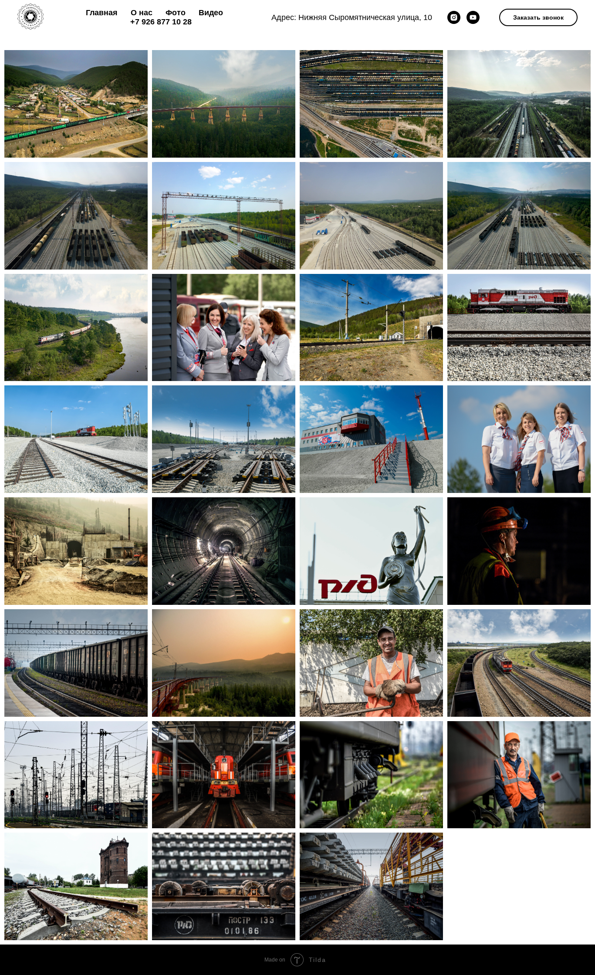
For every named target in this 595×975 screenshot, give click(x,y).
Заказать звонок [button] (538, 17)
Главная (102, 12)
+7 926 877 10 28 (161, 21)
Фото (176, 12)
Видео (211, 12)
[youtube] (473, 17)
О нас (141, 12)
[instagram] (453, 17)
